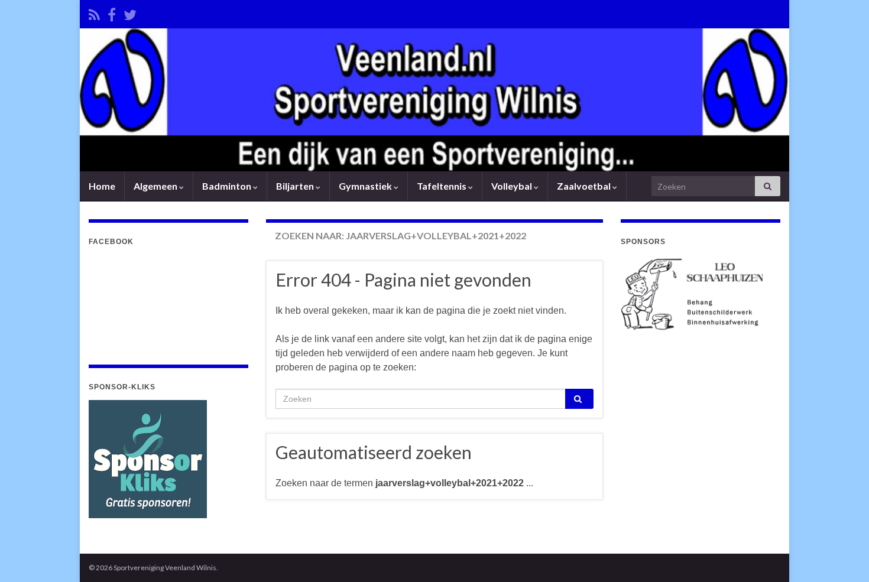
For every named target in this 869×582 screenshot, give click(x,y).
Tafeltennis (442, 185)
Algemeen (156, 185)
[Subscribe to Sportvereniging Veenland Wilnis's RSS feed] (94, 12)
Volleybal (512, 185)
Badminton (227, 185)
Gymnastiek (366, 185)
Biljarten (296, 185)
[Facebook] (112, 12)
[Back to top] (842, 555)
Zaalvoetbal (584, 185)
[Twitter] (130, 12)
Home (102, 185)
